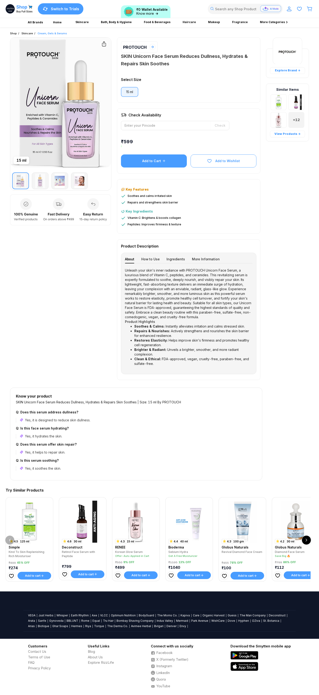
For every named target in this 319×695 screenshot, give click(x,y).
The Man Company (253, 615)
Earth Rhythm (80, 615)
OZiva (256, 620)
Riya (88, 626)
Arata (31, 620)
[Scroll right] (306, 540)
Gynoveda (56, 620)
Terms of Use (39, 657)
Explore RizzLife (101, 662)
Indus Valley (165, 620)
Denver (172, 626)
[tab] (129, 259)
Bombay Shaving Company (135, 620)
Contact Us (37, 651)
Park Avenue (199, 620)
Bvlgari (158, 626)
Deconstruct (277, 615)
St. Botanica (271, 620)
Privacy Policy (39, 668)
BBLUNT (72, 620)
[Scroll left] (9, 540)
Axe (94, 615)
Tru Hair (108, 620)
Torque (99, 626)
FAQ (31, 662)
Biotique (43, 626)
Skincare (27, 33)
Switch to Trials (65, 9)
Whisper (62, 615)
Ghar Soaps (60, 626)
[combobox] (245, 9)
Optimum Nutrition (123, 615)
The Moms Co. (167, 615)
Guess (232, 615)
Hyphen (243, 620)
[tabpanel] (189, 317)
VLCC (104, 615)
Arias (31, 626)
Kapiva (185, 615)
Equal (96, 620)
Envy (183, 626)
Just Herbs (46, 615)
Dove (231, 620)
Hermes (76, 626)
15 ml (129, 92)
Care (196, 615)
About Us (95, 657)
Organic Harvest (213, 615)
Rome (85, 620)
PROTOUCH (135, 47)
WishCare (218, 620)
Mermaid (182, 620)
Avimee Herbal (141, 626)
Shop (13, 33)
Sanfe (42, 620)
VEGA (31, 615)
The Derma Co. (117, 626)
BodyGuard (146, 615)
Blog (91, 651)
